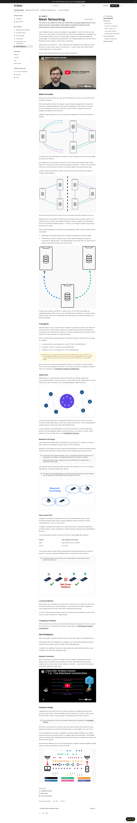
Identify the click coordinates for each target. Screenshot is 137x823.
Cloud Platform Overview (71, 433)
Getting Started (19, 10)
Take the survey (80, 1)
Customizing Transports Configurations (66, 369)
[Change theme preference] (122, 5)
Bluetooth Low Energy (111, 26)
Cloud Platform (64, 10)
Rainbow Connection (111, 38)
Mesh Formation (108, 18)
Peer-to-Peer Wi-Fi (110, 28)
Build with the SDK (33, 10)
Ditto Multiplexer (108, 36)
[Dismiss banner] (135, 2)
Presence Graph (108, 41)
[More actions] (94, 19)
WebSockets (108, 23)
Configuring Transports (112, 33)
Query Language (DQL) (49, 10)
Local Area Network (110, 31)
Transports (106, 21)
